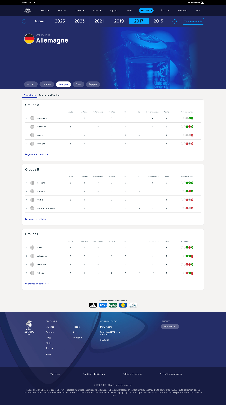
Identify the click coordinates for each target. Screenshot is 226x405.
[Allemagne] (32, 256)
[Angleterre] (32, 118)
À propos (77, 332)
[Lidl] (123, 305)
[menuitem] (47, 10)
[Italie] (32, 247)
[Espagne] (32, 183)
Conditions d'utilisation (94, 374)
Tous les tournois (193, 21)
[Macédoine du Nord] (32, 208)
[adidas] (93, 305)
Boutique (77, 337)
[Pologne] (32, 144)
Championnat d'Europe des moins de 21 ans (27, 10)
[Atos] (103, 305)
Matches (50, 326)
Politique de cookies (132, 374)
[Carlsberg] (113, 305)
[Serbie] (32, 200)
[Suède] (32, 135)
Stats (48, 343)
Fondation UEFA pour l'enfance (110, 333)
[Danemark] (32, 264)
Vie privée (55, 374)
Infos (48, 354)
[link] (45, 10)
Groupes (50, 332)
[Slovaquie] (32, 127)
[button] (82, 10)
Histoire (76, 326)
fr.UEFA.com (106, 326)
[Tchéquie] (32, 273)
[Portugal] (32, 191)
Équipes (49, 348)
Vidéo (48, 337)
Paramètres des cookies (171, 374)
